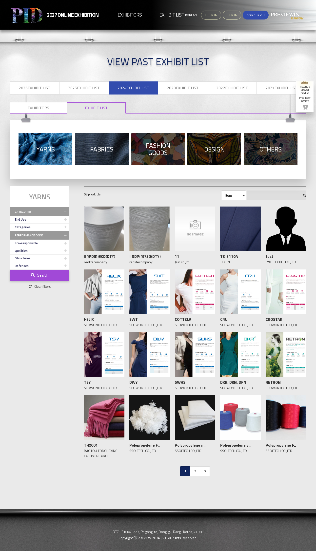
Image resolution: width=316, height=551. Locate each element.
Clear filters (42, 286)
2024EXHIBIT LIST (133, 88)
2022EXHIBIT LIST (232, 88)
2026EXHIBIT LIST (34, 88)
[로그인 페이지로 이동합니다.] (304, 107)
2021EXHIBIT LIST (281, 88)
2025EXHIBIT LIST (84, 88)
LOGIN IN (211, 15)
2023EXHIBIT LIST (182, 88)
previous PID (256, 15)
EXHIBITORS (38, 108)
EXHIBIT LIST (96, 108)
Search (42, 275)
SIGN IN (232, 15)
